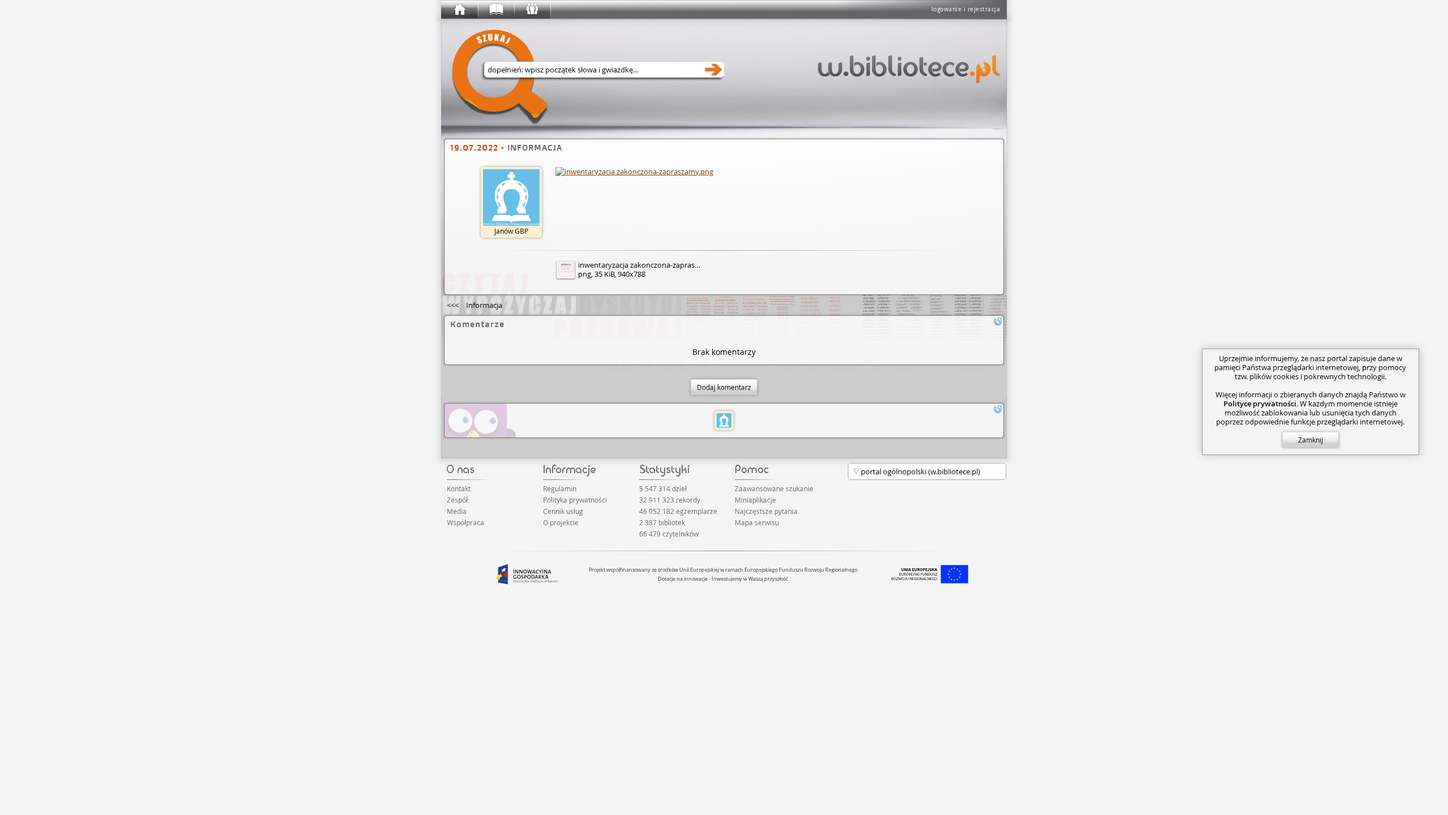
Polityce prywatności (1259, 403)
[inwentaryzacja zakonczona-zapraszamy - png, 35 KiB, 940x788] (634, 171)
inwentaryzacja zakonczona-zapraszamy (645, 265)
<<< (474, 305)
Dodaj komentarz (724, 387)
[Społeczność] (532, 9)
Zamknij (1310, 439)
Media (457, 511)
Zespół (457, 499)
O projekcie (561, 522)
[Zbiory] (495, 9)
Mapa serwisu (757, 522)
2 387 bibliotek (662, 522)
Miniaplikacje (755, 499)
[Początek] (459, 9)
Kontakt (459, 488)
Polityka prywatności (575, 499)
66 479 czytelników (669, 533)
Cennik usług (563, 511)
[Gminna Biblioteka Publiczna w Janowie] (724, 420)
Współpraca (465, 522)
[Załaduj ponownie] (997, 321)
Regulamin (559, 488)
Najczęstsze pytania (766, 511)
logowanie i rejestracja (966, 9)
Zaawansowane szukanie (774, 488)
